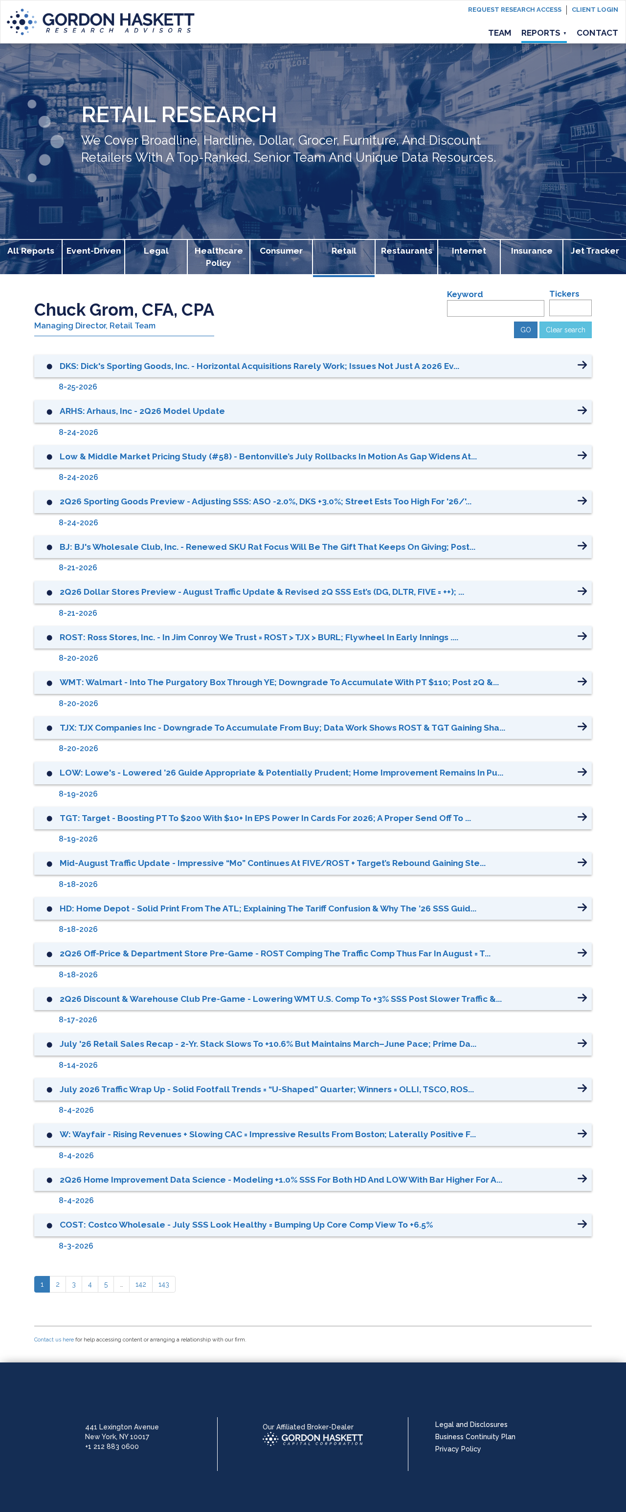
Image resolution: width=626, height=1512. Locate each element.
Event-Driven (94, 251)
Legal (156, 251)
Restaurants (406, 251)
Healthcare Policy (219, 257)
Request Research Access (514, 9)
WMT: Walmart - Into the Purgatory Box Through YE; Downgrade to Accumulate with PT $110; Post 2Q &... (279, 682)
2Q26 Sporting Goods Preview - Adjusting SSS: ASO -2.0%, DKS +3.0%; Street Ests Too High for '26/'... (265, 501)
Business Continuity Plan (475, 1437)
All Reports (30, 251)
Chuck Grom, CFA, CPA (124, 310)
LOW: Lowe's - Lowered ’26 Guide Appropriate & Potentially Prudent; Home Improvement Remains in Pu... (281, 773)
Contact (597, 33)
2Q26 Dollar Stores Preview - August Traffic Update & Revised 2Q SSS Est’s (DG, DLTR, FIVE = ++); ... (262, 592)
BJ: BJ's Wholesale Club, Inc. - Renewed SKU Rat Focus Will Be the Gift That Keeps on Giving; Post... (267, 547)
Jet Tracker (595, 251)
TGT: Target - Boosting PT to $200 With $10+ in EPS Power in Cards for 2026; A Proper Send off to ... (265, 818)
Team (500, 33)
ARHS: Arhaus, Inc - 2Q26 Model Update (142, 411)
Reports (544, 33)
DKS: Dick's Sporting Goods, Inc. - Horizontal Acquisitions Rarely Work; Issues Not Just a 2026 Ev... (259, 366)
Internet (469, 251)
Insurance (532, 251)
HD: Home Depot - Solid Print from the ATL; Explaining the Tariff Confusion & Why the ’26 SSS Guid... (268, 908)
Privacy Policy (458, 1449)
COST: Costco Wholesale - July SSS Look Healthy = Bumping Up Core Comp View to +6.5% (246, 1225)
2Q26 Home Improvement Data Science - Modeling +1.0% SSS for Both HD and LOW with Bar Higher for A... (281, 1180)
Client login (595, 9)
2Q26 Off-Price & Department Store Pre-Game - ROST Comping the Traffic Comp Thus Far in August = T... (275, 953)
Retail (344, 251)
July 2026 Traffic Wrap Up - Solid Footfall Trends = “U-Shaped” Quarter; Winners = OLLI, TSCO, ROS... (267, 1089)
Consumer (281, 251)
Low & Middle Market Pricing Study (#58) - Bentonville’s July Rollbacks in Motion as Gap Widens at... (268, 456)
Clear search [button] (565, 330)
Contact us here (54, 1340)
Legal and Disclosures (471, 1424)
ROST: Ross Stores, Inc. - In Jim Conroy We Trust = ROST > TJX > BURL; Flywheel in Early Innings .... (259, 637)
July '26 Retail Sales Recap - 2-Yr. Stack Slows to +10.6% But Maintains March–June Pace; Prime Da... (268, 1044)
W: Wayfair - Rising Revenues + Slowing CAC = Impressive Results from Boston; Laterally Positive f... (268, 1134)
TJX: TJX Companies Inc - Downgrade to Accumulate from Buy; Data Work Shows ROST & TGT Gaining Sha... (282, 728)
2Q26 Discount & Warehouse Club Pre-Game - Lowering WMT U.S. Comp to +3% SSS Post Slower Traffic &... (281, 999)
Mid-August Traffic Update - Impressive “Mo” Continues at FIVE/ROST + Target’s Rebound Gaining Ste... (273, 863)
